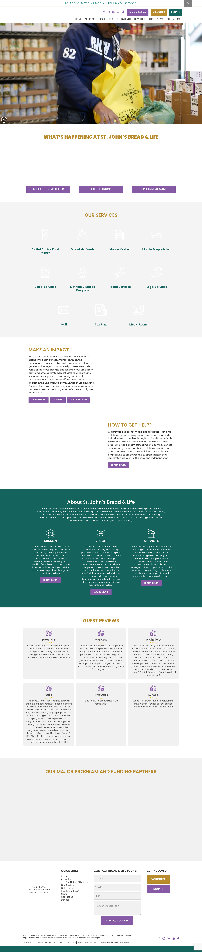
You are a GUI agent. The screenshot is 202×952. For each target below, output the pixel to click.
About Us (90, 19)
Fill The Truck (101, 189)
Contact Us (173, 19)
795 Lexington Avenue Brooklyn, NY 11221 (38, 891)
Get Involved (123, 19)
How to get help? (143, 19)
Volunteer (38, 399)
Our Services (106, 19)
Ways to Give (78, 399)
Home (78, 19)
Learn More (118, 465)
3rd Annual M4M (153, 189)
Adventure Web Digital (120, 942)
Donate (58, 399)
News (160, 19)
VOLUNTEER (159, 12)
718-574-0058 (39, 887)
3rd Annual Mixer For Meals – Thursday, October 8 (101, 3)
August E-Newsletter (48, 189)
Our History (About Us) (77, 882)
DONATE (175, 12)
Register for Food (137, 12)
